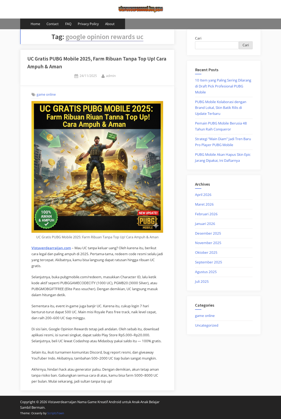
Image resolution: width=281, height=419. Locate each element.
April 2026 (203, 194)
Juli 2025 (202, 281)
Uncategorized (206, 325)
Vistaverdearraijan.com (51, 248)
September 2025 (208, 262)
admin (111, 75)
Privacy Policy (88, 24)
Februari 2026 (206, 214)
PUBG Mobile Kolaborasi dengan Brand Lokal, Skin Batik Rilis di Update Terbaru (220, 107)
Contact (52, 24)
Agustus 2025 (206, 271)
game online (46, 94)
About (110, 24)
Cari (198, 38)
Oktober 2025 (206, 252)
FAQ (68, 24)
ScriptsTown (55, 413)
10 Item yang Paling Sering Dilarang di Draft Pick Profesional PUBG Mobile (223, 86)
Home (35, 24)
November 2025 (208, 242)
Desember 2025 (208, 233)
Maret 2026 (204, 204)
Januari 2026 (205, 223)
